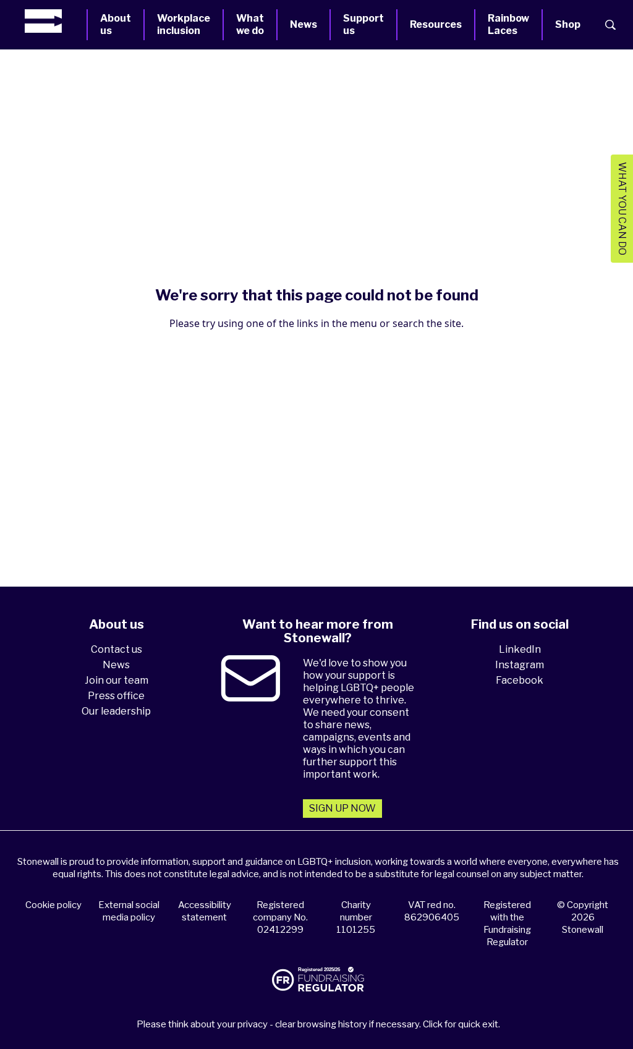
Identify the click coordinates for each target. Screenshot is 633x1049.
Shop (567, 24)
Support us (363, 24)
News (303, 24)
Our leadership (116, 711)
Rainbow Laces (508, 24)
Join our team (116, 680)
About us (115, 24)
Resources (436, 24)
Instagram (519, 665)
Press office (116, 696)
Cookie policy (53, 905)
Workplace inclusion (183, 24)
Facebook (519, 680)
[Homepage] (56, 21)
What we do (250, 24)
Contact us (116, 649)
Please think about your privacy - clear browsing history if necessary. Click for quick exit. (318, 1024)
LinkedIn (520, 649)
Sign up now (342, 808)
